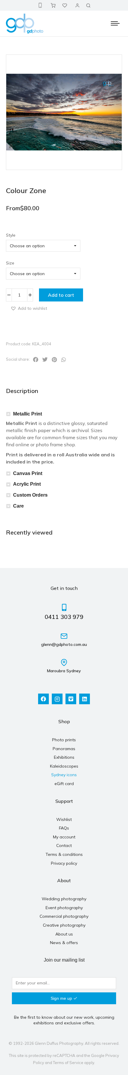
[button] (28, 308)
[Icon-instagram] (57, 699)
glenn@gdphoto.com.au (64, 644)
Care (18, 505)
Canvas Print (27, 473)
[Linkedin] (84, 699)
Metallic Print (27, 413)
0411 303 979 (64, 616)
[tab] (64, 414)
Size (10, 263)
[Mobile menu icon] (115, 23)
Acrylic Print (27, 484)
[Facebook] (43, 699)
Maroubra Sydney (64, 670)
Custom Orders (30, 495)
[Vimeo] (70, 699)
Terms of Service (68, 1062)
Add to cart (61, 295)
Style (10, 235)
